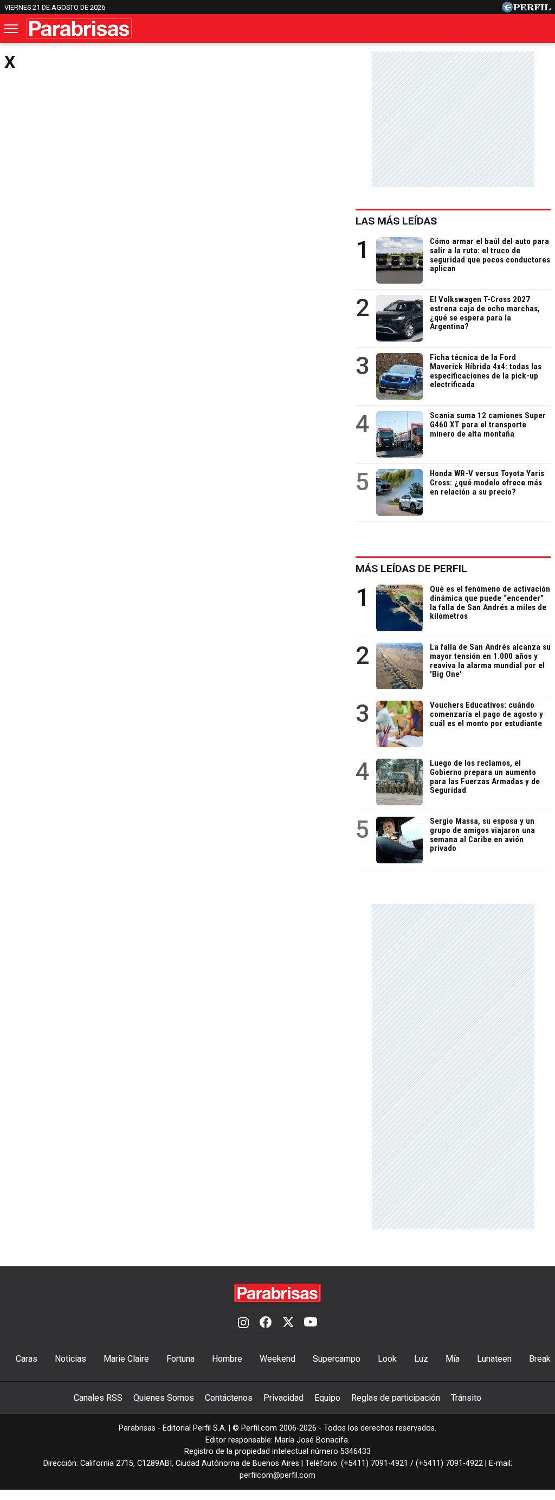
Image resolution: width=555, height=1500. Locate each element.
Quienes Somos (163, 1398)
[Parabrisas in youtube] (310, 1323)
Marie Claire (126, 1359)
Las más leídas (396, 221)
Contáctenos (229, 1398)
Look (387, 1359)
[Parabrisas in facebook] (266, 1323)
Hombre (227, 1359)
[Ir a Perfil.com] (526, 9)
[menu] (12, 28)
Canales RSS (98, 1398)
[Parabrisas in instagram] (243, 1323)
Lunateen (494, 1359)
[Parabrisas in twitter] (287, 1323)
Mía (453, 1359)
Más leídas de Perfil (411, 568)
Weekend (277, 1359)
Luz (421, 1359)
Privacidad (283, 1398)
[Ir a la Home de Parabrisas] (79, 28)
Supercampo (336, 1359)
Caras (26, 1359)
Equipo (327, 1398)
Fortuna (180, 1359)
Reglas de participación (395, 1398)
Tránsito (466, 1398)
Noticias (70, 1359)
